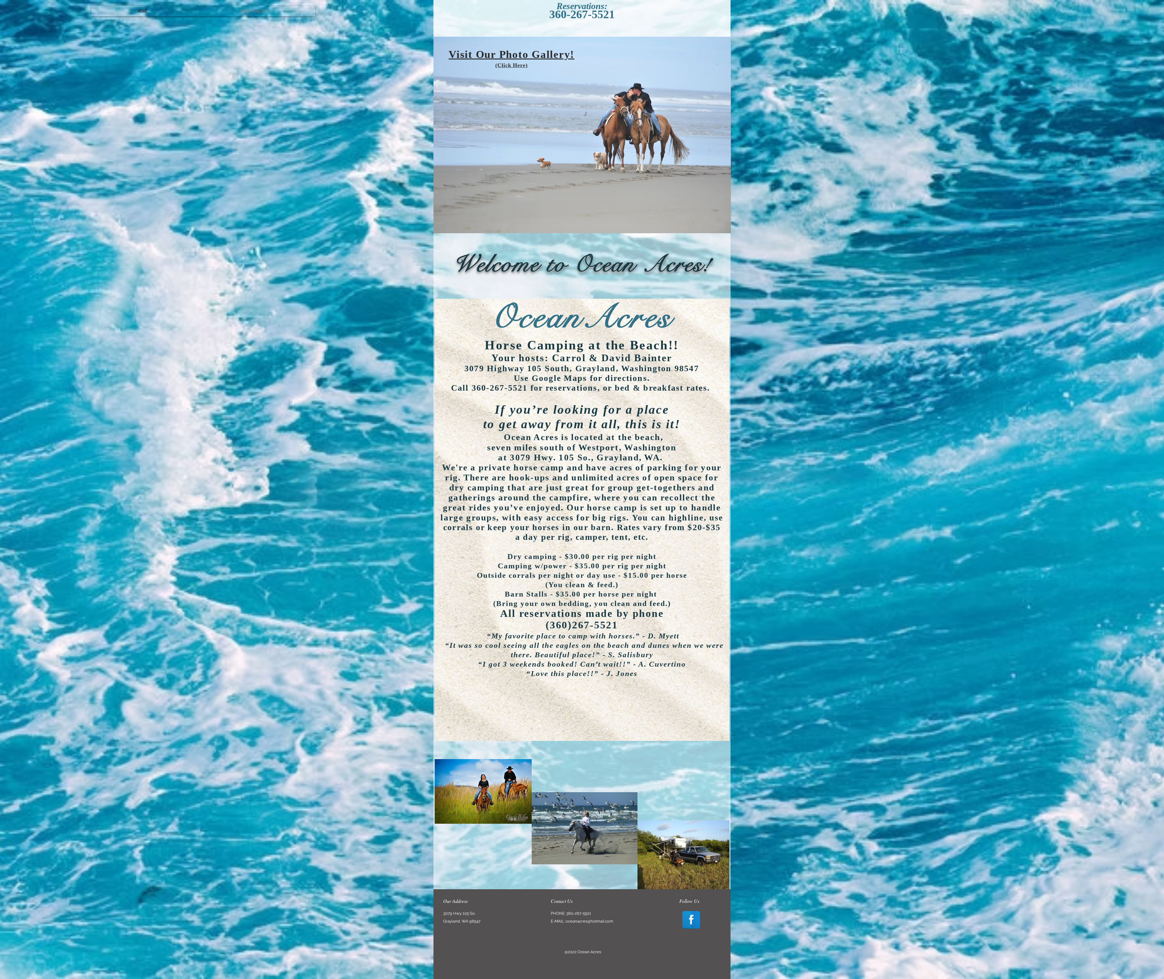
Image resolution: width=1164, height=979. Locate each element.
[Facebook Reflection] (691, 920)
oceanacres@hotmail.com (589, 921)
